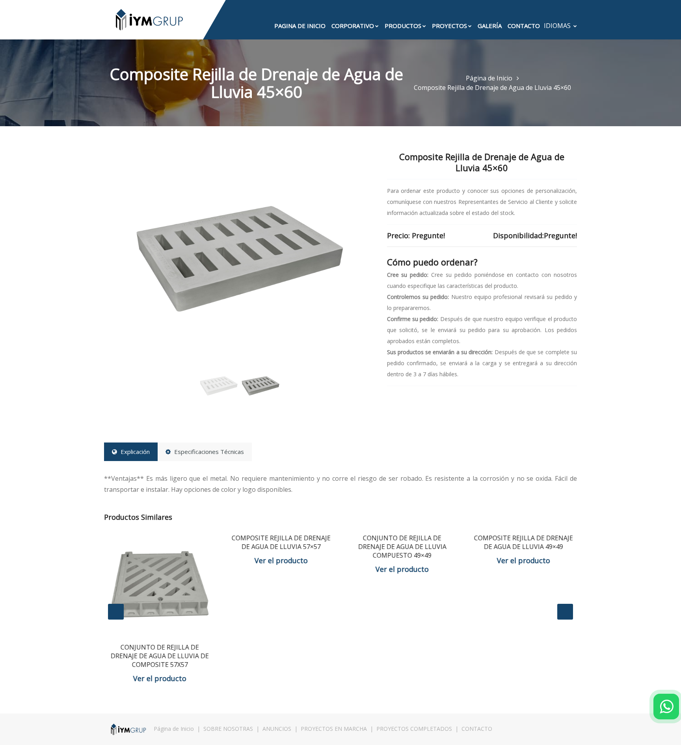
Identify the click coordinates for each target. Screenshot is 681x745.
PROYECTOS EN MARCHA (334, 728)
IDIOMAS (558, 25)
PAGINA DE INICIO (300, 26)
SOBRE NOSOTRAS (228, 728)
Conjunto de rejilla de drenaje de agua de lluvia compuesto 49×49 (401, 547)
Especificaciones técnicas (208, 452)
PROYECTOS (449, 26)
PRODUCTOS (403, 26)
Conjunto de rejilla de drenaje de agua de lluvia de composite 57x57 (159, 656)
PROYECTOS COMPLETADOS (414, 728)
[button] (124, 257)
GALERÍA (490, 26)
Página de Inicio (490, 78)
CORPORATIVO (352, 26)
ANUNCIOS (276, 728)
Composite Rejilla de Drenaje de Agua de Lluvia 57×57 (280, 542)
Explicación (134, 452)
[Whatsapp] (666, 706)
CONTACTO (524, 26)
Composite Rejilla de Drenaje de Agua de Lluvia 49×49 (522, 542)
